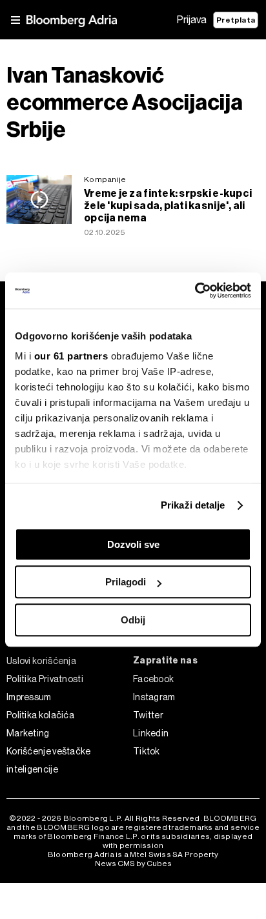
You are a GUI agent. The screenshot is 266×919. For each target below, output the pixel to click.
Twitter (148, 715)
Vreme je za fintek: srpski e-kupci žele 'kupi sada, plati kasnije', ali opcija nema (168, 205)
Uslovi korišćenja (41, 661)
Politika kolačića (40, 715)
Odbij (133, 619)
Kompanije (105, 179)
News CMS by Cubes (133, 863)
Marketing (28, 733)
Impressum (29, 697)
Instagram (154, 697)
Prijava (192, 20)
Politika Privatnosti (44, 679)
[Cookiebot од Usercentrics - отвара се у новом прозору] (194, 290)
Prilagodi (125, 581)
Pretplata (235, 20)
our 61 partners (71, 355)
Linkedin (151, 733)
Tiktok (146, 751)
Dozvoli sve (133, 544)
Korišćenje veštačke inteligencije (48, 760)
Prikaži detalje (193, 505)
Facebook (153, 679)
